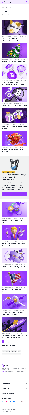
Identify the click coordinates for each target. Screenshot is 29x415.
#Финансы (14, 351)
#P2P (19, 351)
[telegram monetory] (3, 402)
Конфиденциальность (13, 409)
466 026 (4, 371)
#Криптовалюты (6, 351)
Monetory (4, 7)
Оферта (4, 409)
